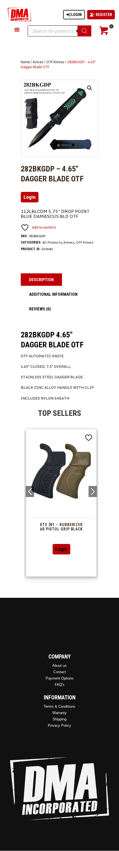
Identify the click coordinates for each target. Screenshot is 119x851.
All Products (52, 242)
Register (103, 14)
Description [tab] (41, 279)
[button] (90, 88)
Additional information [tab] (53, 294)
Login (76, 14)
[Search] (84, 30)
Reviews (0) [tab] (40, 308)
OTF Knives (55, 62)
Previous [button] (30, 491)
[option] (61, 503)
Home (25, 62)
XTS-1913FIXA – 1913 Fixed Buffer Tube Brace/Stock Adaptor (61, 529)
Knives (38, 62)
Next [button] (93, 491)
